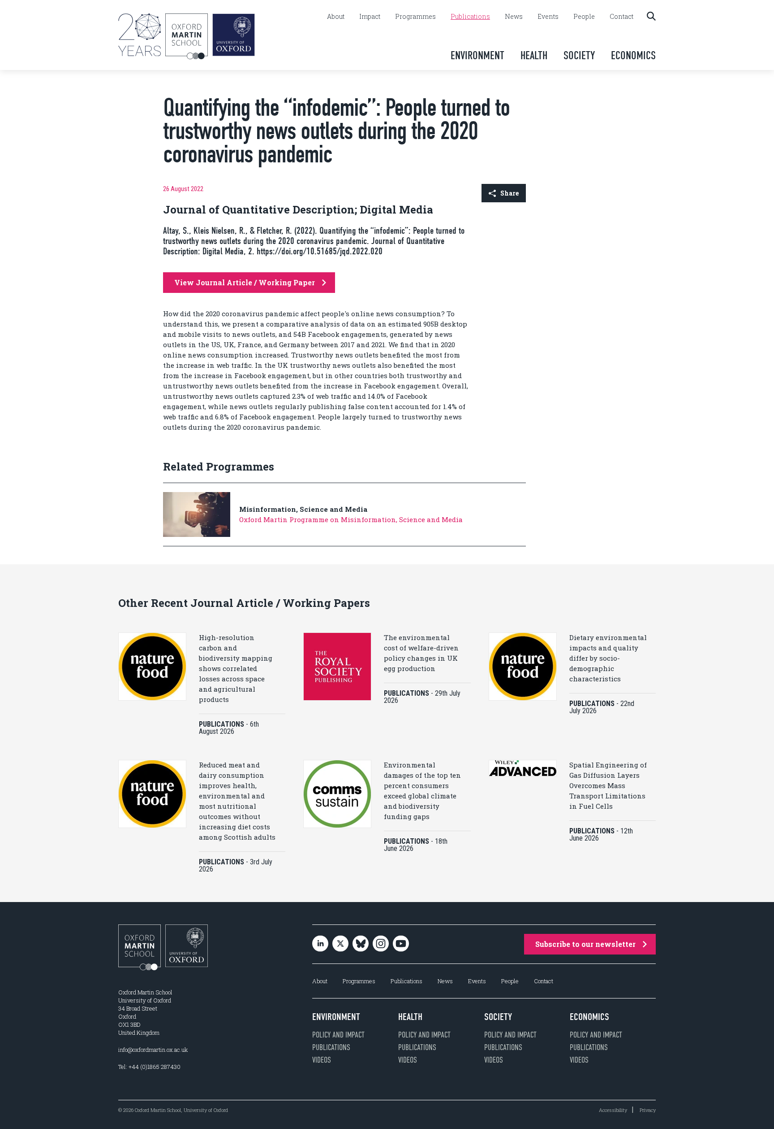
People (584, 16)
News (514, 16)
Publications (470, 16)
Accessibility (613, 1110)
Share (509, 193)
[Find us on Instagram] (381, 944)
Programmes (415, 16)
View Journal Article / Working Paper (244, 282)
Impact (369, 16)
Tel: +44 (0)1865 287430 (149, 1067)
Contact (621, 16)
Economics (633, 55)
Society (579, 55)
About (335, 16)
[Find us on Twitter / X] (340, 944)
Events (548, 16)
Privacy (648, 1110)
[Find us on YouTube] (401, 944)
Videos (321, 1060)
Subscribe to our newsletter (585, 944)
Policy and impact (338, 1035)
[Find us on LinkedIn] (320, 944)
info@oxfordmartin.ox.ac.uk (153, 1050)
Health (533, 55)
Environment (477, 55)
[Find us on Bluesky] (361, 944)
